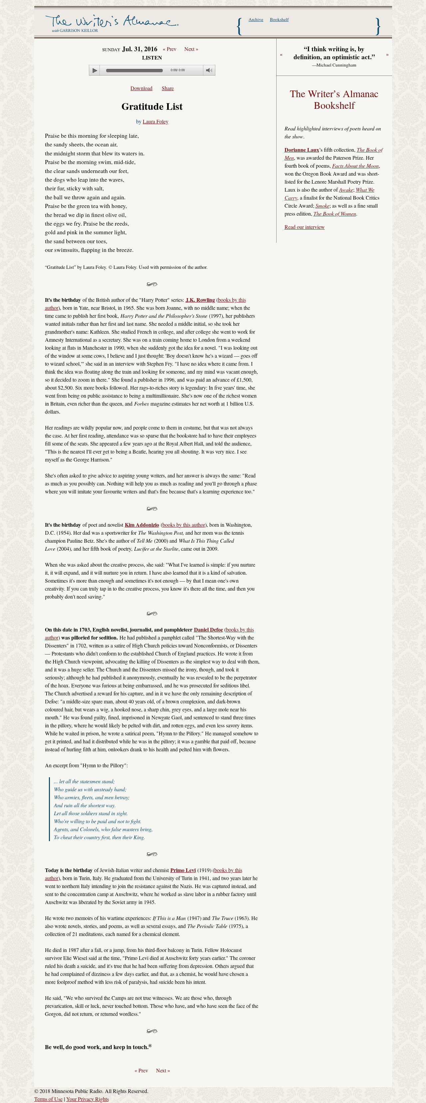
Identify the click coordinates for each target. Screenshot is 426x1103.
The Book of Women (335, 213)
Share (168, 88)
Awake (346, 189)
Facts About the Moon (355, 165)
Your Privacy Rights (87, 1098)
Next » (191, 49)
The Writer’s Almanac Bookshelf (334, 99)
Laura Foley (155, 121)
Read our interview (305, 226)
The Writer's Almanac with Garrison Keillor (113, 24)
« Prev (169, 49)
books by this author (183, 524)
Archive (256, 19)
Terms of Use (48, 1098)
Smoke (322, 205)
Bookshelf (279, 19)
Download (141, 88)
